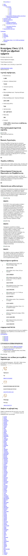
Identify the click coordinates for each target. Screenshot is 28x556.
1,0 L (10, 12)
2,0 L (10, 8)
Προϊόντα (5, 35)
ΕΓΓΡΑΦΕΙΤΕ (4, 334)
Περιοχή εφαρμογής (8, 19)
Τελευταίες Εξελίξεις (11, 26)
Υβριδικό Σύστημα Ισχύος (12, 17)
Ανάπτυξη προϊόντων (11, 22)
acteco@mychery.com (8, 349)
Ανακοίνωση (9, 27)
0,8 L (10, 13)
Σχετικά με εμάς (7, 18)
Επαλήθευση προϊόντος (11, 23)
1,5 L (10, 10)
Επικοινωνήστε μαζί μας (9, 28)
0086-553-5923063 (18, 346)
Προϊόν (5, 5)
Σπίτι (4, 4)
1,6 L (10, 9)
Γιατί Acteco (6, 21)
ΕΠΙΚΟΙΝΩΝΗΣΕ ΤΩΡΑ (7, 68)
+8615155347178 (7, 405)
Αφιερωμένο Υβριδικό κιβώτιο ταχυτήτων (16, 15)
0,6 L (10, 14)
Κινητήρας (8, 6)
